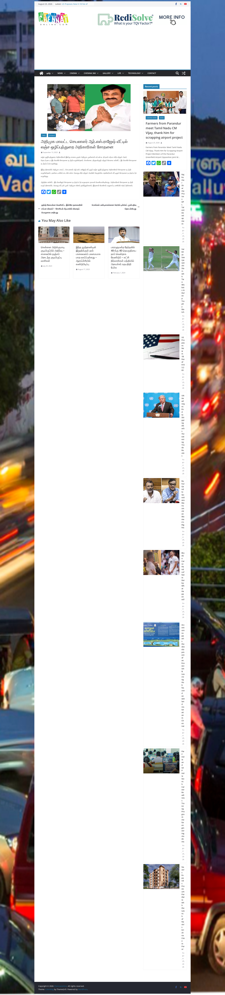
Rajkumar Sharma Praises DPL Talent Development (75, 4)
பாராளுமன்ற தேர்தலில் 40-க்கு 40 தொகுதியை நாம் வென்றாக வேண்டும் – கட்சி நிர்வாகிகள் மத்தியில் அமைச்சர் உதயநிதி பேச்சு (123, 257)
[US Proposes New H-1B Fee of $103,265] (161, 362)
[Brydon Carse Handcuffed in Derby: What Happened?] (161, 585)
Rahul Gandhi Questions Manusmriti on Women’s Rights (183, 504)
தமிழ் (49, 73)
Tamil (44, 135)
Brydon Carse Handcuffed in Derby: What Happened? (183, 576)
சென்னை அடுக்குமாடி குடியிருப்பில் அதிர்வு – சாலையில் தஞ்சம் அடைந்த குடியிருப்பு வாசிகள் (53, 253)
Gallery (107, 73)
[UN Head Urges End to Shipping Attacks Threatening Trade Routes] (161, 435)
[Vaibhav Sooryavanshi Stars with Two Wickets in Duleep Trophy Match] (161, 289)
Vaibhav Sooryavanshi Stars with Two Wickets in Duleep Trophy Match (183, 280)
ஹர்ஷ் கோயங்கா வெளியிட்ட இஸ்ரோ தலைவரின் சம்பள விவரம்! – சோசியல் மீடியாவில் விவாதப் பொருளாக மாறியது (62, 208)
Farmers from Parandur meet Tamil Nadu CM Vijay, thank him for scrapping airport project (164, 130)
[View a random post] (183, 73)
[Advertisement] (112, 50)
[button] (52, 73)
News (60, 73)
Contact (152, 73)
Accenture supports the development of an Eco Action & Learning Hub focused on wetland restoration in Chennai (183, 675)
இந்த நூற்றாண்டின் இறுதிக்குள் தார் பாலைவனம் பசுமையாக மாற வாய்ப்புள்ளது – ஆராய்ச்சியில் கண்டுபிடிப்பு (88, 255)
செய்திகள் (52, 135)
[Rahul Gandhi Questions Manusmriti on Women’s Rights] (161, 513)
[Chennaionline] (41, 73)
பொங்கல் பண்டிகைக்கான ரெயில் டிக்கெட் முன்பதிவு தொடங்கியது (114, 206)
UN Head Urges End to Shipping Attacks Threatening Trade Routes (183, 425)
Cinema (73, 73)
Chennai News (152, 118)
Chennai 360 (90, 73)
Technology (134, 73)
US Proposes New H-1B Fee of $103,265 (183, 353)
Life (119, 73)
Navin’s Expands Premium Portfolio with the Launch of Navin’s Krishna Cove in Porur (183, 908)
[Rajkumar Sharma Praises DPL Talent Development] (161, 208)
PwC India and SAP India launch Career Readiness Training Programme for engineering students (183, 796)
